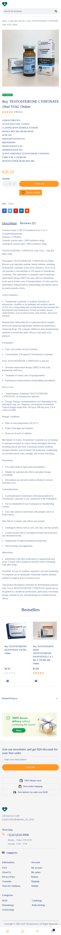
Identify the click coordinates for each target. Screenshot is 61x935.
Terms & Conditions (11, 886)
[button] (7, 680)
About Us (6, 872)
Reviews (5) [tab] (27, 223)
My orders (35, 872)
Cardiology (37, 900)
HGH (4, 900)
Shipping (35, 881)
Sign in (37, 931)
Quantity (6, 178)
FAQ (4, 868)
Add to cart (39, 184)
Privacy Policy (8, 877)
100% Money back (32, 780)
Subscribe (30, 767)
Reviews (18, 112)
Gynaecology (8, 909)
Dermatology (8, 905)
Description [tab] (9, 223)
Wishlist (34, 886)
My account (36, 868)
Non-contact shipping (32, 786)
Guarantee (6, 881)
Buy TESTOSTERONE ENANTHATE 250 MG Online (16, 649)
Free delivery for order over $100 (33, 792)
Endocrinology (38, 905)
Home (4, 21)
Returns (34, 877)
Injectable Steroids (17, 21)
